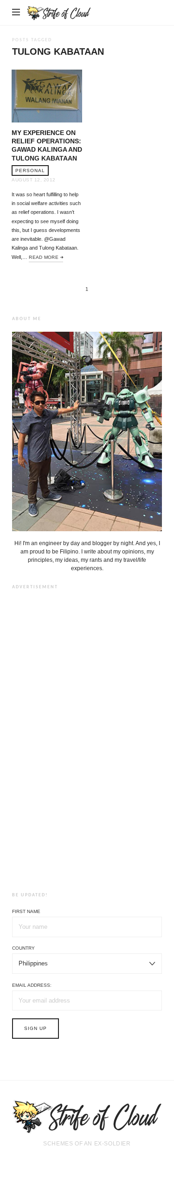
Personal (30, 170)
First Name (26, 911)
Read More (43, 257)
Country (23, 948)
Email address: (32, 985)
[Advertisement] (87, 739)
